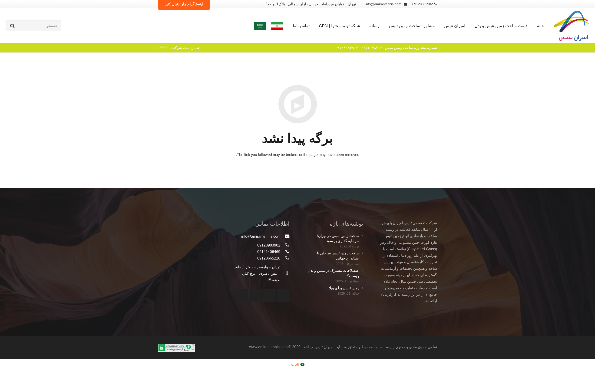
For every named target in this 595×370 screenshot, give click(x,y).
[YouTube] (269, 295)
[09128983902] (285, 245)
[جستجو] (12, 25)
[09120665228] (285, 258)
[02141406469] (285, 252)
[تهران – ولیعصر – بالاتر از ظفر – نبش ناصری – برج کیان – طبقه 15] (285, 273)
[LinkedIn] (241, 295)
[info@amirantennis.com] (285, 236)
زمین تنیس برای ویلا (344, 288)
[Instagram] (283, 295)
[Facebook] (255, 295)
